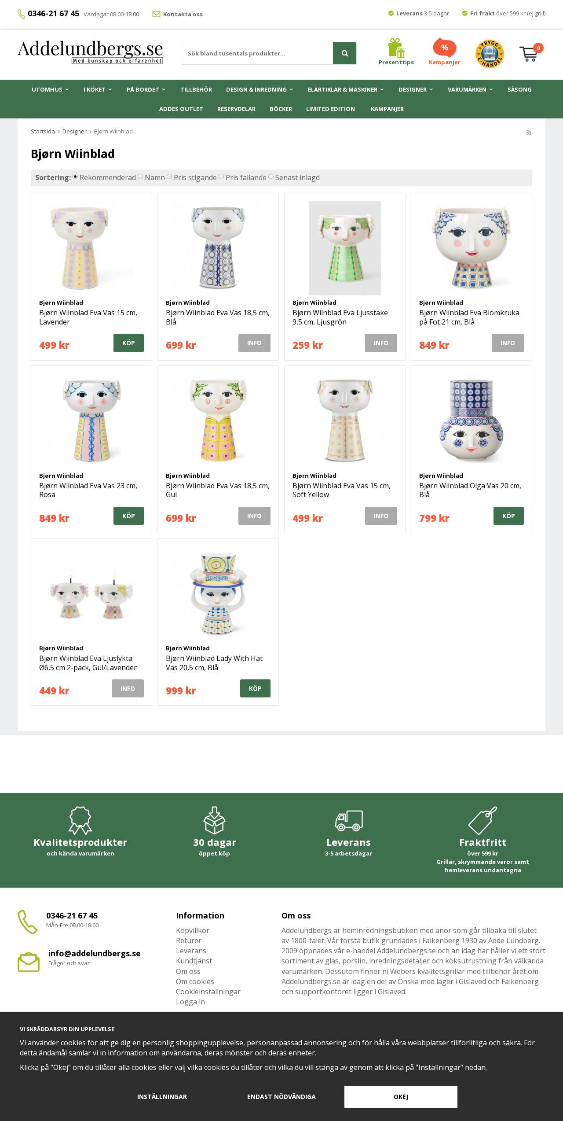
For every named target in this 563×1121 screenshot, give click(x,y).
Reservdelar (236, 109)
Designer (412, 89)
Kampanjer (387, 109)
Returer (188, 940)
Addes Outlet (181, 109)
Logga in (190, 1002)
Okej (401, 1096)
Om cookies (195, 981)
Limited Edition (330, 109)
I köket (95, 89)
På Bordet (143, 89)
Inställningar (162, 1096)
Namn (155, 177)
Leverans (191, 950)
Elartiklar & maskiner (342, 89)
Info (254, 343)
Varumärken (467, 89)
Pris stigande (195, 177)
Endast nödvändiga (281, 1096)
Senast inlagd (297, 177)
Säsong (520, 89)
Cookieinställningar (208, 991)
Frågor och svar (69, 963)
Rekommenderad (108, 177)
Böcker (281, 109)
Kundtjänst (194, 961)
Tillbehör (196, 89)
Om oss (188, 971)
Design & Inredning (256, 89)
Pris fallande (246, 177)
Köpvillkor (192, 930)
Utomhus (47, 89)
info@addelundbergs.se (94, 953)
